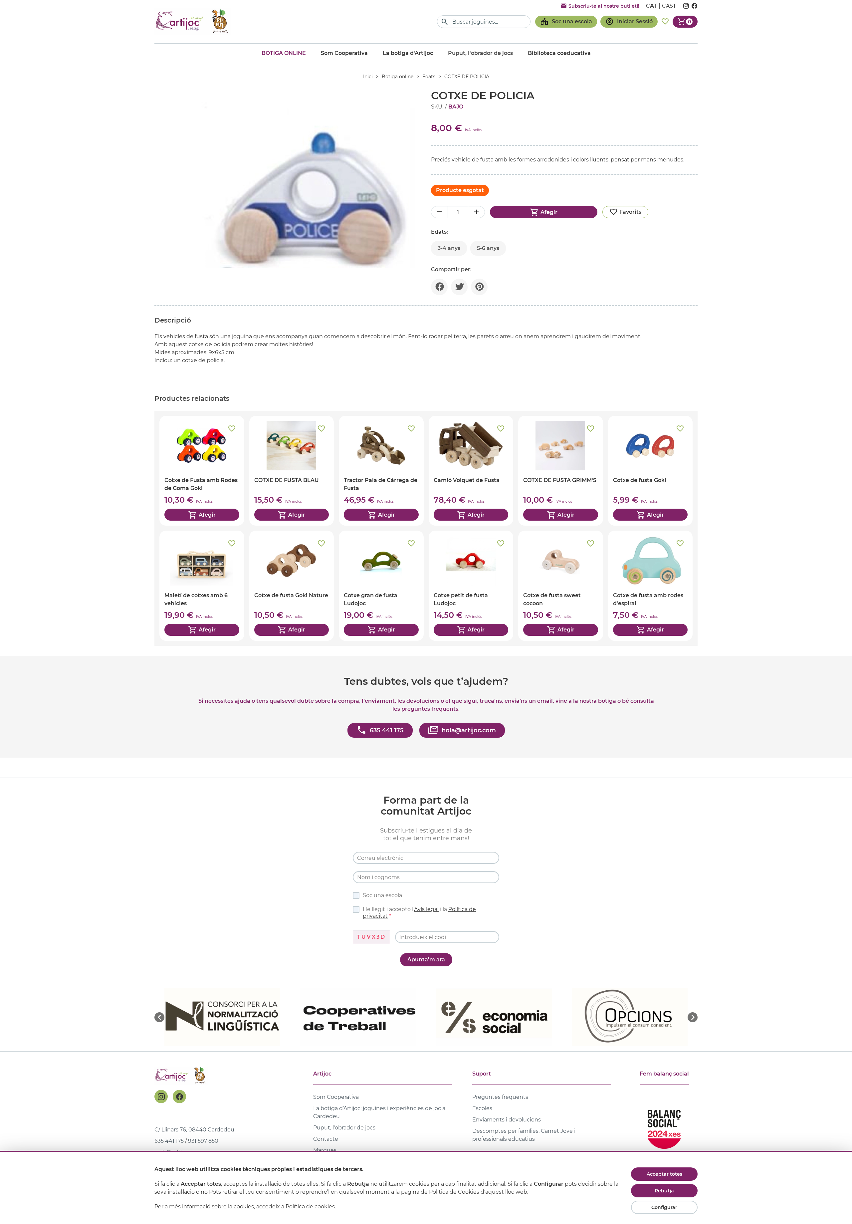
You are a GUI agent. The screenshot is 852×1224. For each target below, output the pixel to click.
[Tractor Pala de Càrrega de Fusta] (381, 471)
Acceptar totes (664, 1174)
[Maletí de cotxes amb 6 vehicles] (201, 585)
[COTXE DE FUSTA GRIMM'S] (560, 471)
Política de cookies (310, 1206)
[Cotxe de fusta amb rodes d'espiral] (650, 585)
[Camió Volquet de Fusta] (471, 471)
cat (651, 6)
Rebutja (664, 1191)
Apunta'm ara (426, 959)
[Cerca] (444, 21)
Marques (324, 1150)
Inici (368, 77)
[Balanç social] (664, 1126)
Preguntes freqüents (500, 1097)
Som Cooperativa (344, 53)
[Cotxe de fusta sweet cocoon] (560, 585)
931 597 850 (203, 1141)
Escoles (482, 1108)
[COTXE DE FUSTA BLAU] (291, 471)
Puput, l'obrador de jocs (344, 1127)
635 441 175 (169, 1141)
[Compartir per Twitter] (459, 287)
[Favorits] (665, 22)
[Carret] (685, 22)
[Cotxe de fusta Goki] (650, 471)
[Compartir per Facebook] (439, 287)
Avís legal (426, 909)
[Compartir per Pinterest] (479, 287)
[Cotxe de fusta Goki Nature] (291, 585)
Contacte (325, 1139)
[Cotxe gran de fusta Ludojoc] (381, 585)
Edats (428, 77)
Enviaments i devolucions (506, 1119)
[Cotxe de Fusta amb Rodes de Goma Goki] (201, 471)
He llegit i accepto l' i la (419, 912)
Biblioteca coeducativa (559, 53)
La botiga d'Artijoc (408, 53)
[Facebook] (179, 1096)
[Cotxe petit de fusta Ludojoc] (471, 585)
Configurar (664, 1207)
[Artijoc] (192, 21)
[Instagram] (161, 1096)
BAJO (455, 107)
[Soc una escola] (566, 22)
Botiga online (284, 53)
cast (669, 6)
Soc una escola (382, 895)
